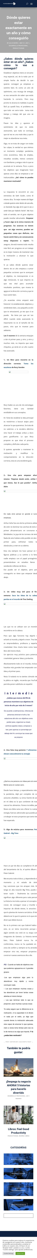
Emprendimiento (18, 1205)
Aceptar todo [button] (20, 1253)
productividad (18, 48)
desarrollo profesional (18, 46)
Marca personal (18, 1159)
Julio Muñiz (13, 43)
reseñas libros (24, 1136)
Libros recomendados (18, 1189)
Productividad (18, 1173)
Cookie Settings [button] (8, 1253)
